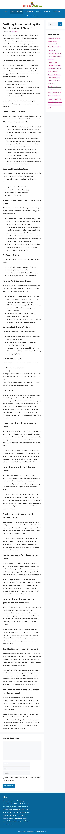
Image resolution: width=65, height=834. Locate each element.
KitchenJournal (7, 801)
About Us (38, 11)
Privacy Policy (56, 11)
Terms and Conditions (32, 16)
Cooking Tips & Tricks (16, 11)
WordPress (44, 831)
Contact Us (47, 11)
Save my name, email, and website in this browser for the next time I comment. (22, 778)
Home (6, 11)
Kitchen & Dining (29, 11)
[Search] (60, 24)
